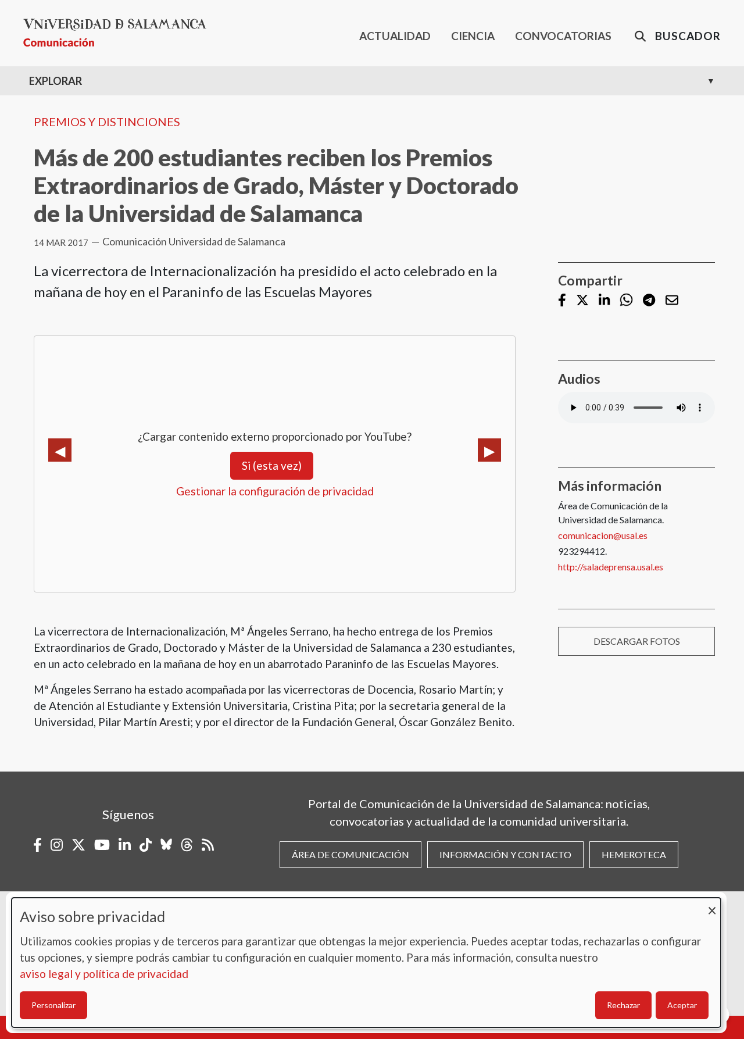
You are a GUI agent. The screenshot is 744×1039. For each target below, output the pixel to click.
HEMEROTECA (634, 854)
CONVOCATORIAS (563, 35)
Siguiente (489, 450)
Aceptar (682, 1005)
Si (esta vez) (272, 465)
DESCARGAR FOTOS (636, 641)
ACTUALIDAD (395, 35)
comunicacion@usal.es (603, 535)
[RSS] (208, 844)
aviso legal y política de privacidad (104, 973)
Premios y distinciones (107, 121)
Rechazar (623, 1005)
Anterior (59, 450)
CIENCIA (473, 35)
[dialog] (366, 962)
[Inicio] (119, 33)
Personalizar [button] (53, 1005)
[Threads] (187, 844)
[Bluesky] (166, 844)
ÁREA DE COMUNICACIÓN (350, 854)
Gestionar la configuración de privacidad (275, 491)
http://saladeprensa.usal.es (610, 566)
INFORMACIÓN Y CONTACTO (505, 854)
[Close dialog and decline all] (712, 905)
